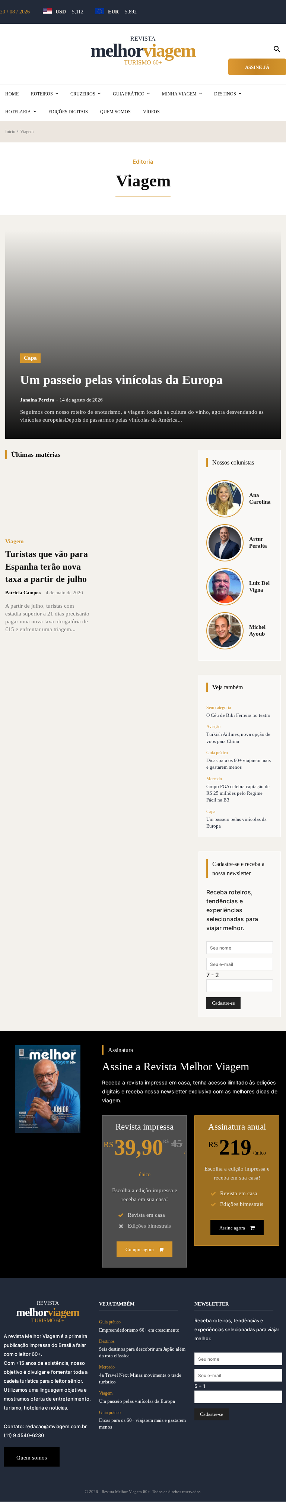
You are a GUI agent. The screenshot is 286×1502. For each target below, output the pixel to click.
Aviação (213, 726)
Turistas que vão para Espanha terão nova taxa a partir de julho (46, 566)
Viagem (14, 541)
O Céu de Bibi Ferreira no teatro (238, 715)
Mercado (214, 778)
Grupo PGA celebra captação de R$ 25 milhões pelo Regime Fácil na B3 (238, 793)
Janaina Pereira (37, 400)
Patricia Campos (23, 592)
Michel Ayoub (257, 630)
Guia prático (217, 752)
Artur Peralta (258, 542)
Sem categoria (218, 707)
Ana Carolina (260, 498)
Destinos (107, 1341)
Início (10, 131)
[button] (277, 50)
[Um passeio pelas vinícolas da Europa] (143, 334)
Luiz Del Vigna (259, 586)
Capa (30, 358)
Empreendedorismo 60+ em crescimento (139, 1330)
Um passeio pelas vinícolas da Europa (121, 380)
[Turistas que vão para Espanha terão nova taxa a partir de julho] (47, 500)
